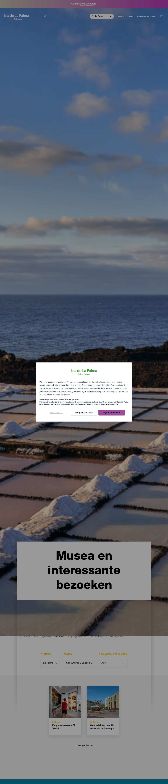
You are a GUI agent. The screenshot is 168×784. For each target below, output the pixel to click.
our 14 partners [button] (70, 382)
